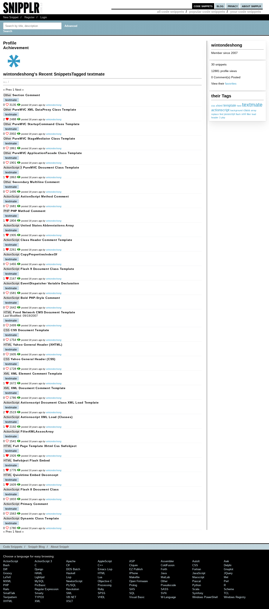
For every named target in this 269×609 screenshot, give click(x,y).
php (223, 117)
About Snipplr (60, 546)
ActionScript (11, 196)
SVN (163, 593)
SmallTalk (9, 593)
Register (29, 17)
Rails (6, 589)
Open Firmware (138, 581)
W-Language (168, 597)
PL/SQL (71, 585)
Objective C (105, 581)
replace (215, 114)
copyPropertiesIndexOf (39, 254)
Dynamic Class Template (40, 518)
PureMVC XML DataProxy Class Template (44, 109)
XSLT (69, 601)
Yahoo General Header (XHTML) (37, 344)
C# (68, 565)
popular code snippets (207, 11)
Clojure (133, 565)
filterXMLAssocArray (37, 431)
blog (220, 6)
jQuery (228, 573)
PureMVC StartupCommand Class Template (46, 124)
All (5, 82)
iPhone (133, 573)
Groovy (7, 573)
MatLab (165, 577)
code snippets (203, 6)
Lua (100, 577)
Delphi (227, 565)
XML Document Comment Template (38, 388)
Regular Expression (46, 589)
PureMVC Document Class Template (51, 167)
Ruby (101, 589)
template (229, 105)
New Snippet (10, 17)
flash (238, 114)
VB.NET (71, 597)
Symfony (197, 593)
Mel (226, 577)
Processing (104, 585)
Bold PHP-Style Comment (40, 297)
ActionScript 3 (13, 167)
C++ (100, 565)
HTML (8, 312)
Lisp (68, 577)
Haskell (70, 573)
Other (7, 95)
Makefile (134, 577)
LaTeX (7, 577)
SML (69, 593)
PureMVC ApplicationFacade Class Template (47, 153)
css (213, 105)
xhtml (219, 105)
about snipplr (251, 6)
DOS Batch (73, 569)
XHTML (7, 601)
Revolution (72, 589)
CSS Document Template (30, 330)
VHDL (101, 597)
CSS (6, 330)
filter (249, 114)
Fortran (196, 569)
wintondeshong (53, 105)
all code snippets (170, 11)
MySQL (39, 581)
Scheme (229, 589)
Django (39, 569)
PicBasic (40, 585)
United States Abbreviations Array (47, 225)
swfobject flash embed (31, 460)
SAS (132, 589)
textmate (252, 105)
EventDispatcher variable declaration (50, 283)
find (221, 114)
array (253, 110)
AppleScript (105, 561)
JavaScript (198, 573)
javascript (229, 114)
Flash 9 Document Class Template (47, 269)
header (214, 117)
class (246, 110)
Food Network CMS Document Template (44, 312)
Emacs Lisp (105, 569)
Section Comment (26, 95)
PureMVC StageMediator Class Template (43, 138)
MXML (7, 581)
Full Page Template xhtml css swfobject (44, 446)
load (254, 114)
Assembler (167, 561)
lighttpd (39, 577)
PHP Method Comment (28, 211)
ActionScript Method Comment (45, 196)
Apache (70, 561)
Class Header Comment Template (46, 240)
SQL (132, 593)
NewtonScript (74, 581)
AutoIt (196, 561)
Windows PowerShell (205, 597)
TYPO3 (39, 597)
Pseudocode (168, 585)
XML (7, 373)
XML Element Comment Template (36, 373)
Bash (6, 565)
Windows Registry (235, 597)
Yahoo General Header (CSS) (33, 359)
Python (196, 585)
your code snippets (245, 11)
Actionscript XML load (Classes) (47, 417)
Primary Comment (34, 504)
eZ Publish (136, 569)
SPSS (101, 593)
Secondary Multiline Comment (35, 182)
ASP (132, 561)
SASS (164, 589)
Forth (164, 569)
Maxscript (198, 577)
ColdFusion (167, 565)
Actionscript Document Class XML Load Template (60, 402)
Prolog (133, 585)
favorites (230, 83)
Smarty (39, 593)
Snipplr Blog (36, 546)
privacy (233, 6)
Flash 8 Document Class (40, 489)
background (236, 110)
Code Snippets (12, 546)
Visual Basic (137, 597)
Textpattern (10, 597)
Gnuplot (228, 569)
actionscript (220, 110)
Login (43, 17)
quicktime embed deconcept (35, 475)
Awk (226, 561)
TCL (226, 593)
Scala (195, 589)
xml (243, 114)
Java (164, 573)
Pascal (196, 581)
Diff (5, 569)
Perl (226, 581)
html (239, 106)
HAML (38, 573)
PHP (6, 211)
